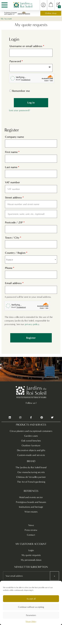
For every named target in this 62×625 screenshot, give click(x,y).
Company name (15, 136)
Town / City (13, 237)
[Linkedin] (9, 417)
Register (31, 337)
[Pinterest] (41, 417)
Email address (14, 283)
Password (16, 61)
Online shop (50, 13)
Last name (12, 167)
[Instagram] (20, 417)
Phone (9, 268)
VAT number (13, 182)
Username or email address (26, 46)
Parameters (31, 615)
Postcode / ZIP (15, 222)
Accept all (31, 598)
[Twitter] (52, 417)
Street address (14, 197)
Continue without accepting (31, 607)
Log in (31, 102)
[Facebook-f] (31, 417)
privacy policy (32, 324)
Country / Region (16, 252)
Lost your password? (19, 110)
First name (12, 152)
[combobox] (31, 259)
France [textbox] (9, 259)
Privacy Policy (31, 621)
